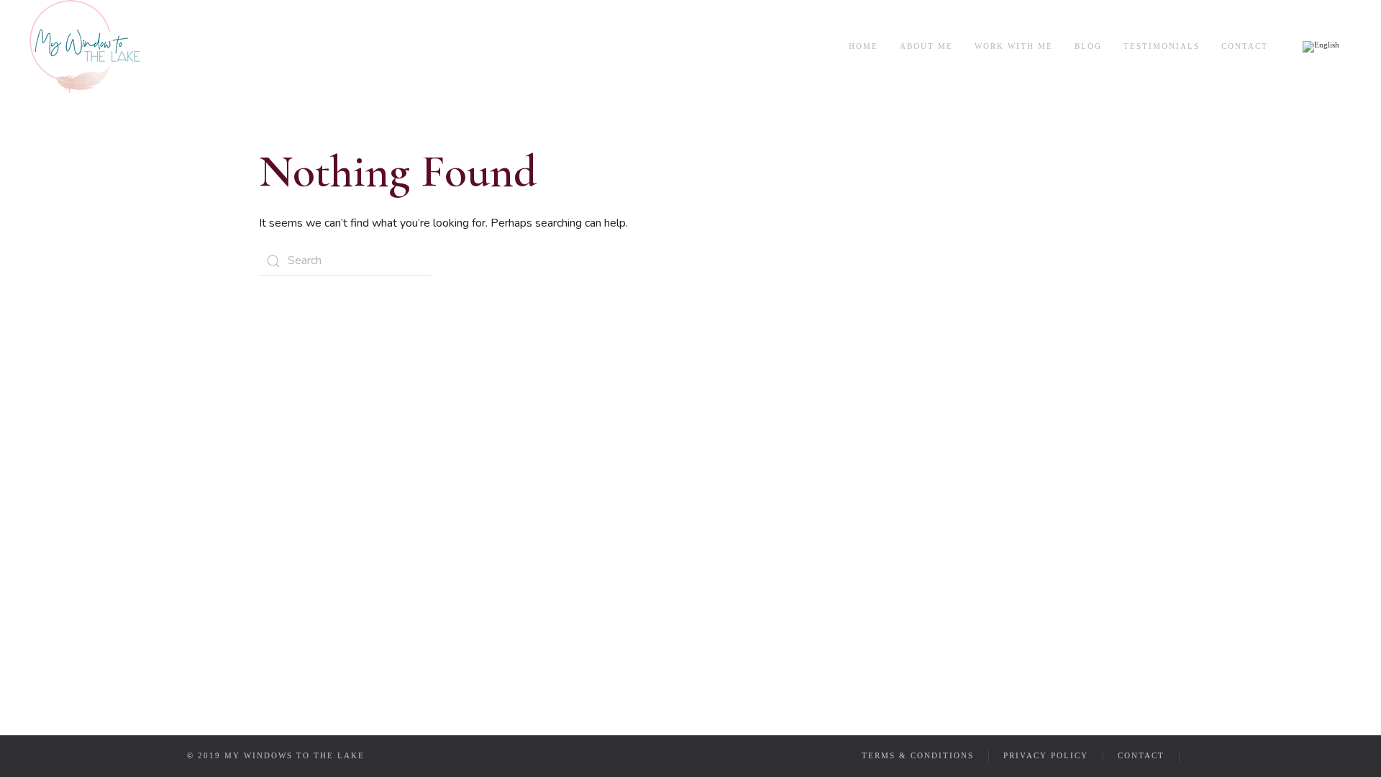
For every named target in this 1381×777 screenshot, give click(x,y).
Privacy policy (1045, 755)
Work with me (1014, 46)
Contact (1244, 46)
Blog (1088, 46)
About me (926, 46)
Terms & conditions (918, 755)
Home (863, 46)
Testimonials (1162, 46)
